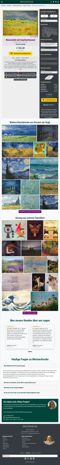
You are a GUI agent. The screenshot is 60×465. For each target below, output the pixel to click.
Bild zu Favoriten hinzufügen (28, 73)
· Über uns (4, 448)
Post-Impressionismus (17, 5)
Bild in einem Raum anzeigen (28, 76)
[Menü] (1, 1)
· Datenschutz (5, 443)
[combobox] (49, 21)
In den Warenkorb (50, 100)
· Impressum (5, 440)
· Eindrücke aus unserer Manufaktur (29, 443)
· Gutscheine (24, 445)
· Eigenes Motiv (25, 438)
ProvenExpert (13, 345)
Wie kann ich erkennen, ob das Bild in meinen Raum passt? (20, 382)
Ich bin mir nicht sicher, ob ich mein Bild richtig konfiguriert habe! (22, 393)
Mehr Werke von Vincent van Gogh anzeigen (30, 211)
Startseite (3, 5)
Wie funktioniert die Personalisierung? (14, 366)
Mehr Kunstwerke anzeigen (30, 313)
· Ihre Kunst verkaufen (26, 440)
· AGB (3, 441)
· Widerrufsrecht (5, 445)
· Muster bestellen (25, 447)
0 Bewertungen (23, 79)
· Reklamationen (5, 447)
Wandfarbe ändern (12, 76)
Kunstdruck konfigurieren (21, 53)
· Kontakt (4, 438)
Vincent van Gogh (26, 5)
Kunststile (9, 5)
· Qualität (23, 441)
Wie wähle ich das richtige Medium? (14, 387)
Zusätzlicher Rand (44, 19)
